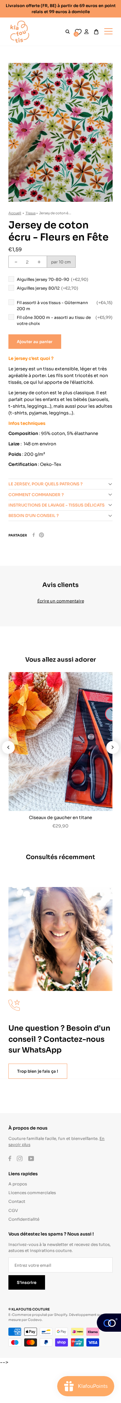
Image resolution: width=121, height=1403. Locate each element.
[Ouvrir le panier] (96, 31)
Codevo (35, 1319)
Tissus (31, 212)
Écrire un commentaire (60, 600)
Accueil (14, 212)
